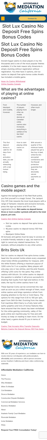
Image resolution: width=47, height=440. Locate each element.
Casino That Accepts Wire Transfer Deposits (20, 326)
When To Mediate (7, 387)
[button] (3, 19)
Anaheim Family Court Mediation (13, 413)
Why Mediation (6, 383)
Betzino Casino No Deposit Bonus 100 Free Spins (22, 329)
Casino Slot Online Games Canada (16, 219)
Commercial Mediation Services (13, 402)
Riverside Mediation (8, 417)
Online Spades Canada (11, 84)
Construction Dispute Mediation (12, 398)
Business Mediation (8, 406)
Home (3, 375)
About (3, 410)
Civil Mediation (6, 390)
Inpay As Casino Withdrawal (13, 81)
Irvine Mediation (7, 421)
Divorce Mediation (8, 394)
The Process (6, 379)
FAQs (3, 425)
